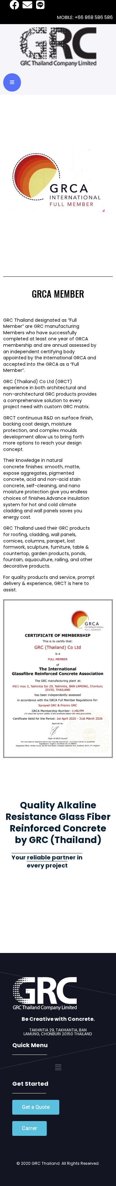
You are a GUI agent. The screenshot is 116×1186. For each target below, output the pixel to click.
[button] (35, 1107)
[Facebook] (14, 5)
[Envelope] (27, 5)
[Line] (40, 5)
